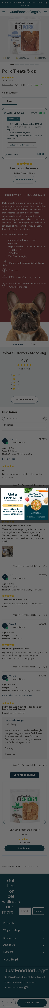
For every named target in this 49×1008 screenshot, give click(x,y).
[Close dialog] (46, 489)
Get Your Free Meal (13, 505)
